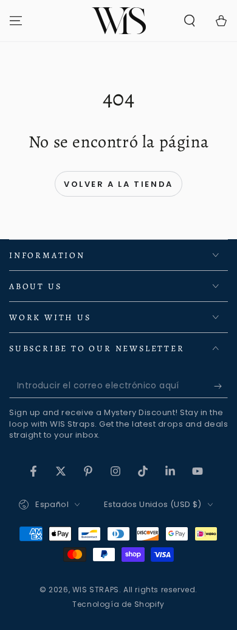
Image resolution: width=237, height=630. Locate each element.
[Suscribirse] (221, 386)
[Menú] (16, 20)
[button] (189, 20)
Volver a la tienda (118, 184)
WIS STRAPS (95, 589)
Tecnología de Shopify (118, 604)
